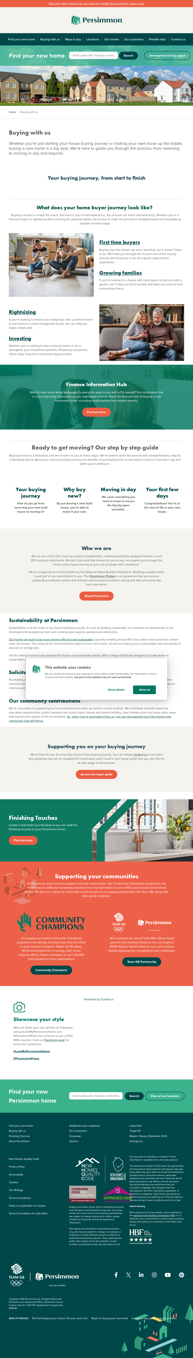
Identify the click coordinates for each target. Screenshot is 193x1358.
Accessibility (16, 1175)
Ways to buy (73, 39)
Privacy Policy (17, 1167)
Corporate (75, 1136)
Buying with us (50, 39)
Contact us (178, 39)
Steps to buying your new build (109, 1318)
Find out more (96, 412)
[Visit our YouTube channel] (168, 1275)
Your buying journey (31, 492)
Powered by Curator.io (98, 999)
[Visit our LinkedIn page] (141, 1275)
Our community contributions (44, 700)
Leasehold (135, 1126)
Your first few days (162, 492)
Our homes (111, 39)
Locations (92, 39)
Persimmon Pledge (102, 576)
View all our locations (164, 1096)
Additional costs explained (84, 1126)
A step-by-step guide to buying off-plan (154, 1318)
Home (12, 112)
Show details (116, 690)
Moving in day (118, 489)
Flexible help (157, 39)
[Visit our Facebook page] (116, 1275)
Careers (73, 1141)
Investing (20, 338)
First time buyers (119, 242)
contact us (140, 754)
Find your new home (21, 39)
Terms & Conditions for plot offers (28, 1213)
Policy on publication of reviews (27, 1206)
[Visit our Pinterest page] (181, 1275)
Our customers (133, 39)
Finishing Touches (19, 1136)
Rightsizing (22, 312)
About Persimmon (96, 596)
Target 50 (135, 1131)
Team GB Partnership (141, 962)
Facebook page (54, 1040)
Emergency (136, 1141)
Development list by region (167, 55)
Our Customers (78, 1131)
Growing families (120, 272)
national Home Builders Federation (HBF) (154, 1215)
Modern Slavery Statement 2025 (148, 1136)
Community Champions (51, 970)
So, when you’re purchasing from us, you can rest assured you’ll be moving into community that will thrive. (90, 718)
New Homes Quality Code (24, 1159)
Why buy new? (75, 492)
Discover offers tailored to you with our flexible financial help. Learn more (96, 3)
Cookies (13, 1182)
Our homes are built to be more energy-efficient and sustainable (51, 639)
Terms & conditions (20, 1198)
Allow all (144, 690)
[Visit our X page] (128, 1275)
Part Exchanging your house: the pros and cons (60, 1318)
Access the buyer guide (96, 774)
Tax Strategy (16, 1190)
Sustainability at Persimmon (43, 620)
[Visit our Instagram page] (154, 1275)
